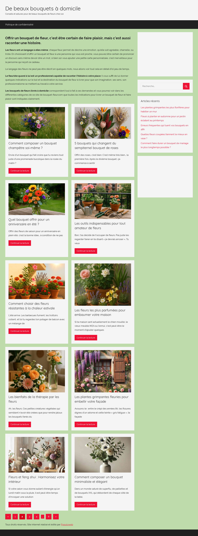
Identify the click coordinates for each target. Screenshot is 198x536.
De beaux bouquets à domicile (43, 8)
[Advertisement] (165, 54)
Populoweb (67, 524)
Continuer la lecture (20, 171)
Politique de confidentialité (19, 24)
